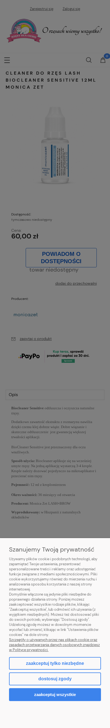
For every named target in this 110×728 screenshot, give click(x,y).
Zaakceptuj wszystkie (55, 694)
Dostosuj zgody (55, 678)
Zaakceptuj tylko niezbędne (55, 663)
